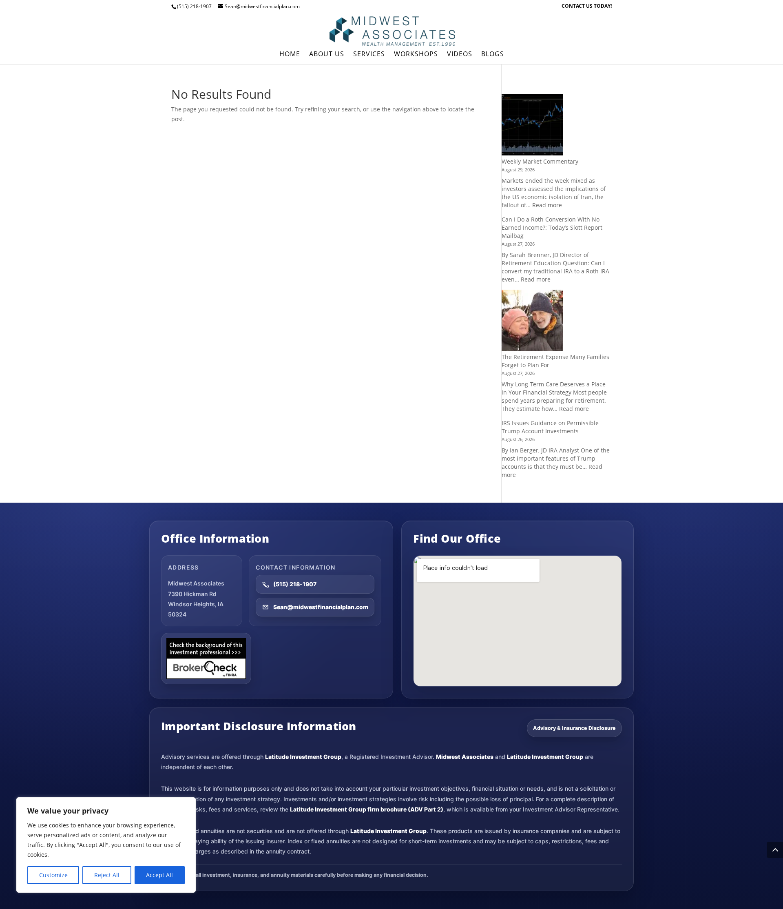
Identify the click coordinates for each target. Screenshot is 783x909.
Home (289, 54)
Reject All (106, 875)
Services (369, 54)
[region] (106, 845)
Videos (459, 54)
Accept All (159, 875)
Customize (53, 875)
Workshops (416, 54)
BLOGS (492, 54)
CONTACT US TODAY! (587, 6)
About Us (326, 54)
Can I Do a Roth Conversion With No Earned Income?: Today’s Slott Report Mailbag (552, 227)
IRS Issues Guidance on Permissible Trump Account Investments (550, 427)
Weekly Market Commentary (540, 161)
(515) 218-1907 (294, 584)
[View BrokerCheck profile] (206, 658)
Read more (547, 205)
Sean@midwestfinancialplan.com (320, 606)
